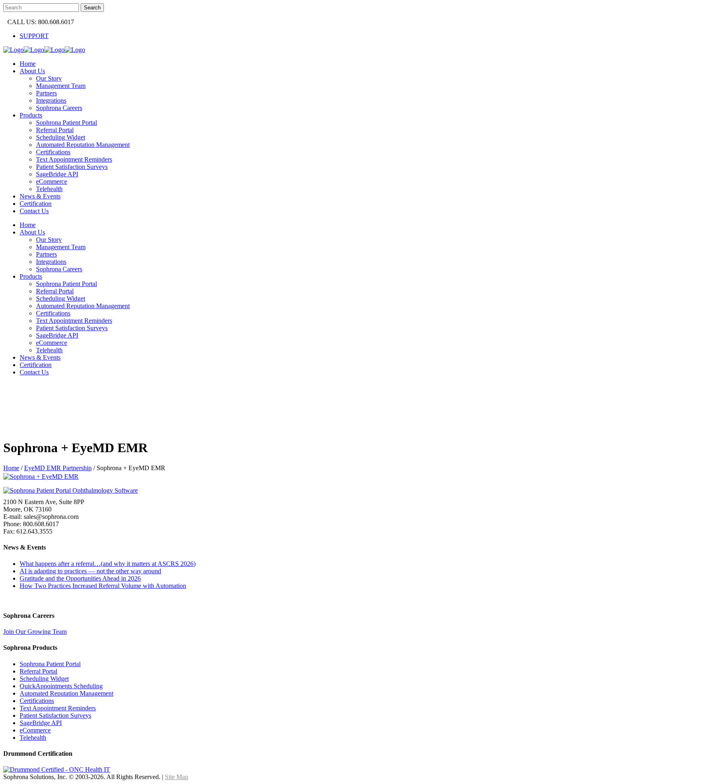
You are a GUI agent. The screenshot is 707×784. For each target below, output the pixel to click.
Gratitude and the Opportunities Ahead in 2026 (80, 578)
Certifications (37, 700)
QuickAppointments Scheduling (61, 686)
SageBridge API (41, 722)
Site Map (176, 776)
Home (11, 467)
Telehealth (33, 737)
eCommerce (35, 730)
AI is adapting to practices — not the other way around (90, 571)
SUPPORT (34, 35)
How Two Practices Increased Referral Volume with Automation (103, 585)
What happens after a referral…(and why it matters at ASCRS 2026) (108, 563)
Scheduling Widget (44, 678)
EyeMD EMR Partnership (58, 467)
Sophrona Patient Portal (50, 663)
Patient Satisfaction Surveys (55, 715)
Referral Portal (38, 671)
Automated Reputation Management (66, 693)
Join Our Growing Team (35, 631)
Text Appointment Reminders (58, 708)
